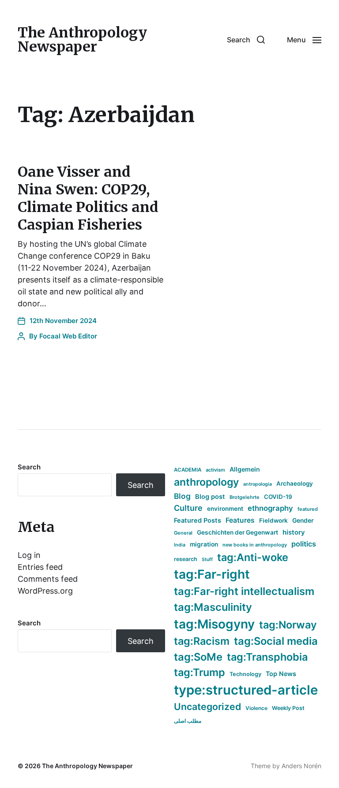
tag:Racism (202, 641)
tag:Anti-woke (252, 557)
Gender (303, 520)
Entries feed (40, 567)
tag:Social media (276, 641)
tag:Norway (288, 624)
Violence (256, 708)
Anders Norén (301, 765)
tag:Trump (199, 672)
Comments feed (48, 579)
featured (308, 509)
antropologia (257, 484)
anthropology (206, 482)
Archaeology (294, 483)
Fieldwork (273, 520)
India (179, 545)
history (293, 532)
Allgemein (245, 469)
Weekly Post (288, 708)
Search (29, 467)
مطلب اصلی (187, 720)
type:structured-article (246, 690)
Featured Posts (197, 520)
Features (240, 520)
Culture (188, 508)
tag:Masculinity (213, 607)
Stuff (207, 559)
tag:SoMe (198, 656)
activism (215, 470)
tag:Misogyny (214, 624)
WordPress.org (45, 590)
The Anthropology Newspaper (82, 40)
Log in (29, 555)
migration (204, 544)
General (183, 533)
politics (303, 543)
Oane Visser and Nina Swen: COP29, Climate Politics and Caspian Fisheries (88, 198)
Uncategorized (207, 706)
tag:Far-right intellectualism (244, 591)
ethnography (270, 508)
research (185, 559)
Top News (281, 673)
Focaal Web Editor (68, 336)
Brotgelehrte (245, 497)
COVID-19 (278, 496)
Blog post (210, 496)
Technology (245, 674)
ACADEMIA (187, 470)
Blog (182, 496)
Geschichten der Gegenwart (237, 532)
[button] (246, 39)
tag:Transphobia (267, 656)
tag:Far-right (212, 574)
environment (225, 508)
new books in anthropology (254, 545)
